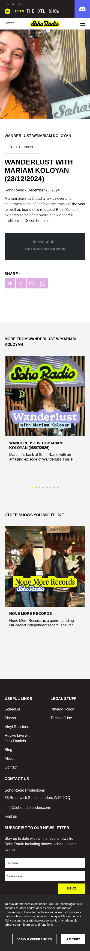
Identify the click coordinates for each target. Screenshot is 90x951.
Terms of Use (61, 718)
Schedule (12, 709)
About (9, 758)
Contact (11, 767)
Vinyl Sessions (17, 727)
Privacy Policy (62, 709)
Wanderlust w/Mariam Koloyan (38, 136)
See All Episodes (22, 147)
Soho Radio (15, 190)
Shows (10, 718)
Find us (11, 816)
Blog (8, 750)
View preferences (34, 939)
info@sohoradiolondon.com (27, 808)
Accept (73, 939)
